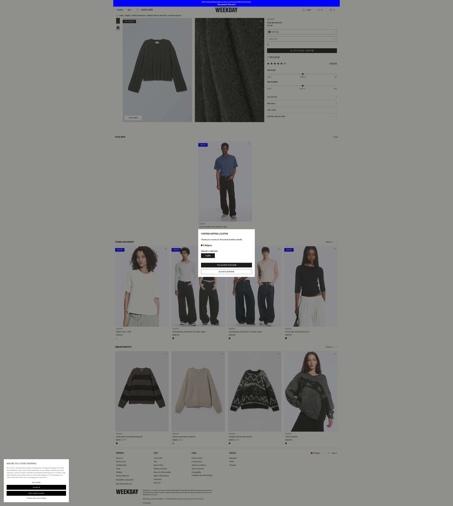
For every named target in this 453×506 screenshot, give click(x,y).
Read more (36, 482)
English (208, 256)
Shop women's (222, 4)
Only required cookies (36, 493)
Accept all (36, 487)
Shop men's (231, 4)
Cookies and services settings (36, 498)
